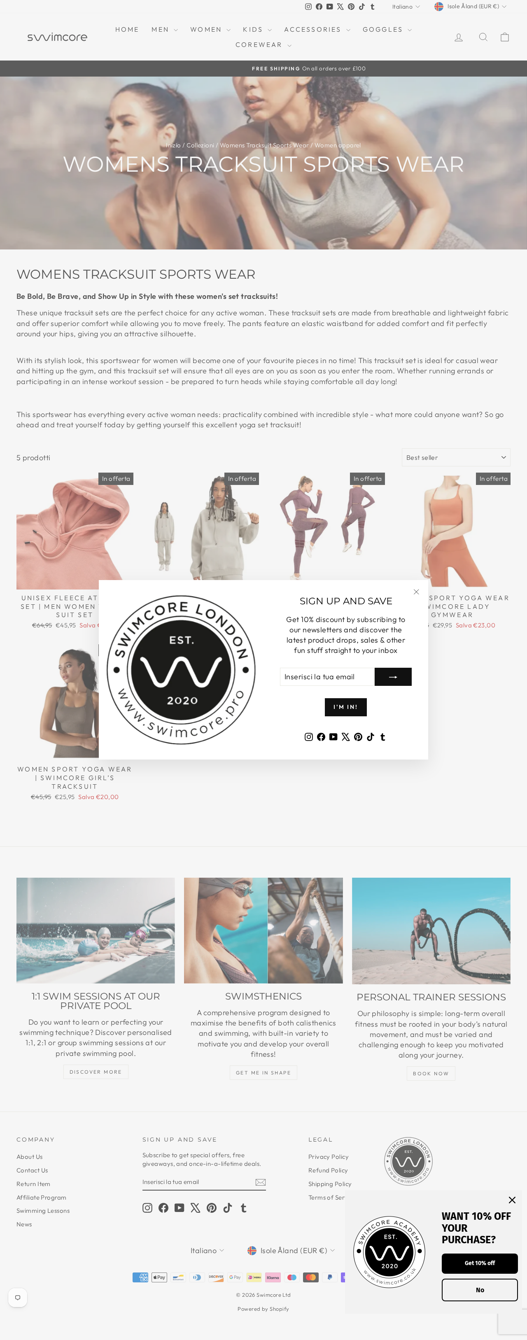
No (480, 1290)
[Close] (512, 1200)
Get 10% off (480, 1263)
